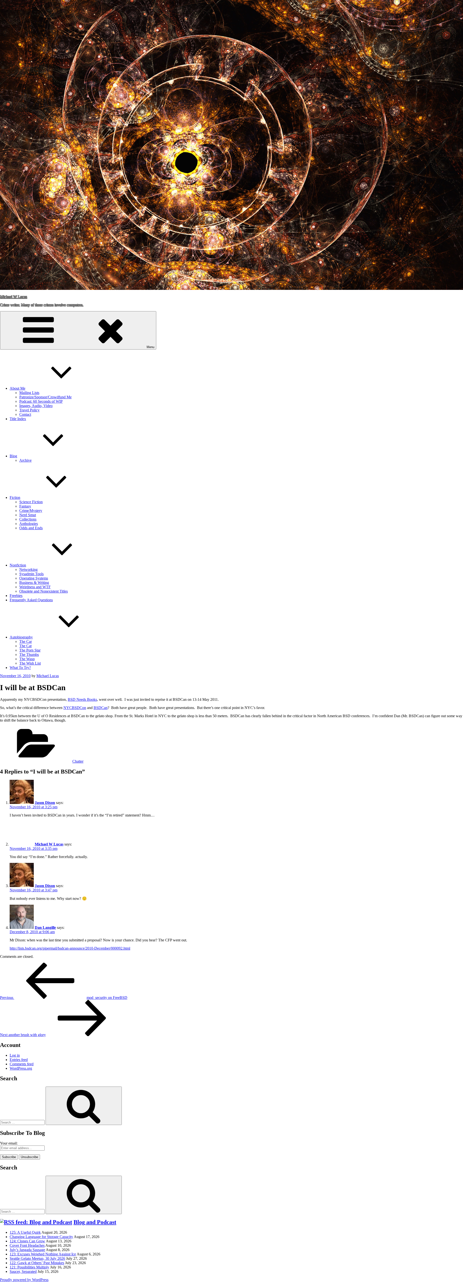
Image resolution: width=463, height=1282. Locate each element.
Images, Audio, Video (36, 406)
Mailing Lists (29, 393)
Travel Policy (29, 410)
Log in (15, 1055)
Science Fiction (31, 502)
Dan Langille (45, 927)
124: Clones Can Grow (27, 1241)
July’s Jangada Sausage (27, 1250)
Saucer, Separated (23, 1271)
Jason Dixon (45, 803)
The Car (25, 641)
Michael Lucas (47, 676)
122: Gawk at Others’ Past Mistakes (37, 1263)
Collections (27, 519)
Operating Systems (33, 578)
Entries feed (19, 1060)
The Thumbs (29, 654)
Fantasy (25, 506)
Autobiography (21, 637)
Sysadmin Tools (31, 574)
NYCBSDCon (74, 708)
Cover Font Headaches (27, 1245)
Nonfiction (18, 565)
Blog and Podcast (95, 1222)
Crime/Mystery (30, 511)
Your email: (9, 1143)
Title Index (18, 419)
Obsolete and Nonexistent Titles (43, 591)
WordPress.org (21, 1068)
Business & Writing (34, 582)
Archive (25, 460)
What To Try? (20, 668)
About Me (17, 388)
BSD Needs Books (82, 699)
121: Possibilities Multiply (29, 1267)
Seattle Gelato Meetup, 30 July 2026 (37, 1258)
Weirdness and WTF (35, 587)
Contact (25, 414)
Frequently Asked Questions (31, 600)
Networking (28, 569)
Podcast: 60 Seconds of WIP (41, 401)
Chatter (77, 761)
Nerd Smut (27, 515)
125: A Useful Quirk (25, 1232)
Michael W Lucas (13, 297)
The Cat (25, 646)
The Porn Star (30, 650)
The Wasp (27, 659)
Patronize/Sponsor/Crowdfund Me (45, 397)
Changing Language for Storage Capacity (41, 1237)
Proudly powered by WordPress (24, 1280)
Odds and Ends (31, 528)
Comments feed (22, 1064)
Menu (150, 347)
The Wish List (30, 663)
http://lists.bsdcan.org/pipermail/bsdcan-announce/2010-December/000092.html (70, 948)
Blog (13, 456)
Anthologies (28, 524)
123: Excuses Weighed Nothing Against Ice (43, 1254)
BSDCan (101, 708)
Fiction (15, 497)
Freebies (16, 596)
